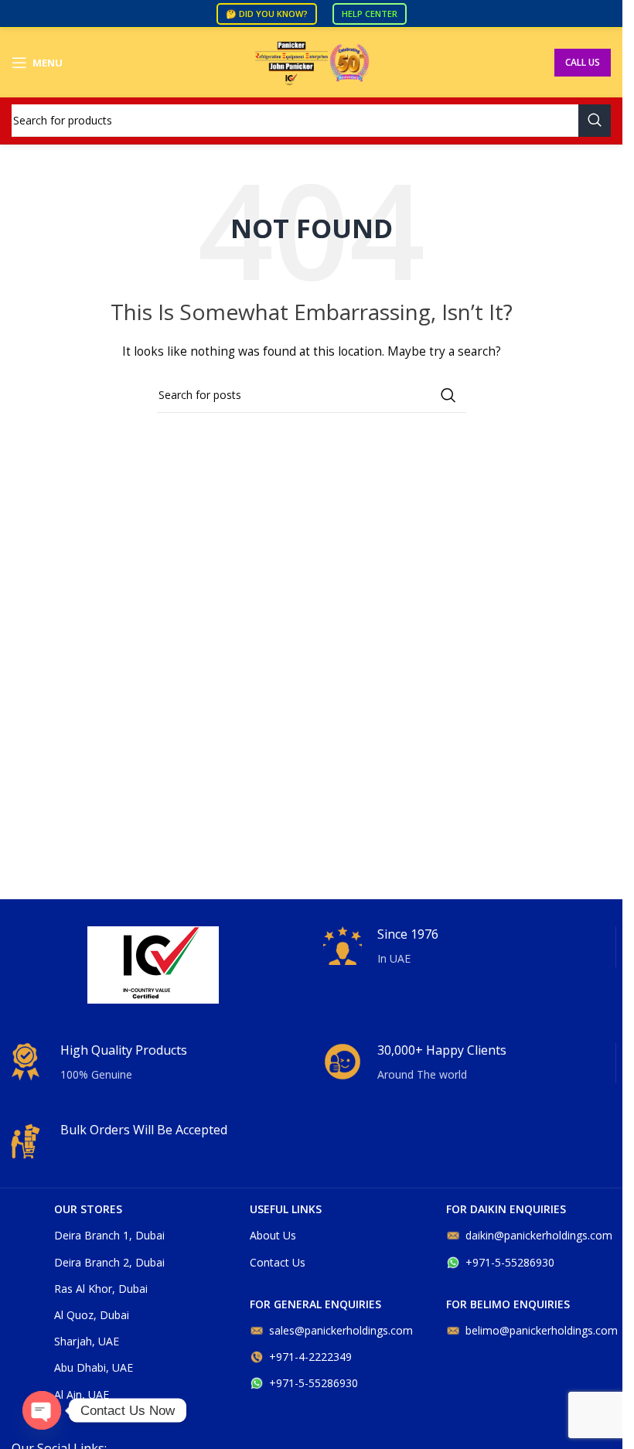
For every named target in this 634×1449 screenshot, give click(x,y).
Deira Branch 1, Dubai (109, 1235)
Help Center (369, 13)
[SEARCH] (594, 120)
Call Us (582, 62)
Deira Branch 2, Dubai (109, 1262)
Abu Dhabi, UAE (93, 1367)
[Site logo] (312, 61)
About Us (273, 1235)
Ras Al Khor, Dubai (101, 1288)
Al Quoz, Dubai (91, 1315)
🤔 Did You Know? (267, 13)
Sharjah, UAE (86, 1341)
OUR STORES (88, 1209)
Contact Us (277, 1262)
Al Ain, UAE (81, 1394)
